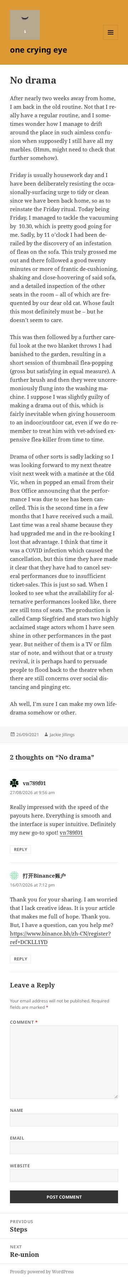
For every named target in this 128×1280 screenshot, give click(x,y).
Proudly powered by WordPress (42, 1272)
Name (16, 1110)
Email (17, 1138)
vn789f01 (34, 783)
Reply (20, 849)
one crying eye (38, 49)
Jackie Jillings (62, 735)
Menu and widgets (110, 39)
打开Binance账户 (44, 875)
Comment (24, 1022)
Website (20, 1166)
